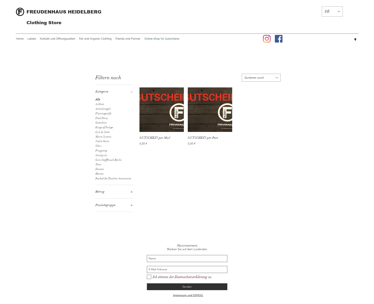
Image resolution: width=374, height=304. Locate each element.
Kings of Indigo (104, 127)
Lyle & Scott (102, 132)
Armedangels (103, 108)
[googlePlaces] (355, 40)
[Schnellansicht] (161, 109)
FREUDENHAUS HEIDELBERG (63, 11)
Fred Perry (101, 118)
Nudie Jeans (102, 141)
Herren (99, 173)
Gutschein (101, 122)
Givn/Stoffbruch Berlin (108, 160)
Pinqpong (101, 150)
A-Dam (99, 104)
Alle (97, 99)
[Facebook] (278, 39)
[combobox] (261, 78)
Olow (98, 146)
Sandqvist (101, 155)
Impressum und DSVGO (188, 295)
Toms (98, 164)
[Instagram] (267, 39)
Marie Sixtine (103, 136)
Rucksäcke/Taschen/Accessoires (113, 178)
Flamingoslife (103, 113)
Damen (99, 169)
